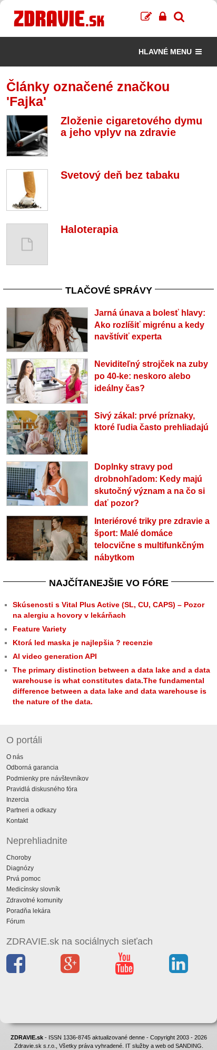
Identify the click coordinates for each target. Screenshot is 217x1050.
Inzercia (17, 799)
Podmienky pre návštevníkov (47, 778)
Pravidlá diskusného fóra (41, 789)
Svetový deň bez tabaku (120, 175)
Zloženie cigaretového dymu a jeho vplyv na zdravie (131, 126)
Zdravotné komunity (34, 900)
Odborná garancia (32, 767)
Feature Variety (39, 629)
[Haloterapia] (27, 244)
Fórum (15, 921)
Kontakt (17, 820)
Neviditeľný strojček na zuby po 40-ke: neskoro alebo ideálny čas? (151, 376)
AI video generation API (55, 656)
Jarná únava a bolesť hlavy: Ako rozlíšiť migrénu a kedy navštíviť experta (149, 325)
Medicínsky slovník (33, 889)
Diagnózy (20, 868)
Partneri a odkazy (31, 810)
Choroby (18, 857)
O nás (14, 757)
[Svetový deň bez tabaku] (27, 190)
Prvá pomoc (23, 878)
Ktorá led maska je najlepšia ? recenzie (83, 642)
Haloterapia (89, 229)
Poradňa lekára (28, 911)
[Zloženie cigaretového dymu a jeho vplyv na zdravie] (27, 136)
